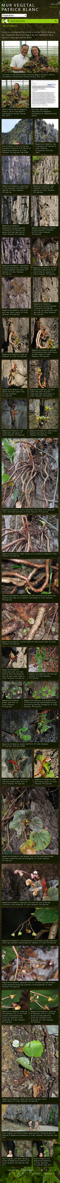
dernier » (49, 1173)
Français (54, 7)
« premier (13, 1170)
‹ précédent (27, 1170)
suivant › (37, 1173)
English (54, 4)
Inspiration (17, 21)
